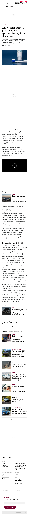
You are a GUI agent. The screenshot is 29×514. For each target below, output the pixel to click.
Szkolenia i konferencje (8, 488)
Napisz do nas (5, 466)
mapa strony (5, 490)
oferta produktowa (7, 493)
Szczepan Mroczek (7, 125)
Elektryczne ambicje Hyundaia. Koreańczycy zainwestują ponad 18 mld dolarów (19, 199)
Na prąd (4, 24)
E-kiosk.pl (17, 474)
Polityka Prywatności (20, 463)
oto (11, 6)
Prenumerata (5, 477)
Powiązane (4, 331)
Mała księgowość (19, 479)
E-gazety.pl (17, 475)
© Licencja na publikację (8, 321)
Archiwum (4, 479)
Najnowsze (16, 331)
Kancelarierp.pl (18, 480)
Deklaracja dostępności (20, 469)
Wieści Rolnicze (18, 482)
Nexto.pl (16, 477)
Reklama (4, 474)
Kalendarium (17, 490)
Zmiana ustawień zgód (20, 465)
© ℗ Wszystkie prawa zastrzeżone (10, 322)
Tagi (22, 331)
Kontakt (4, 465)
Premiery (13, 307)
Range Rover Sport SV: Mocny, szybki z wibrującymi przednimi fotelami (19, 312)
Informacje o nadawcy (20, 468)
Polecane (11, 331)
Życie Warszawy (18, 483)
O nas (3, 463)
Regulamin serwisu (19, 466)
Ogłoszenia (5, 475)
